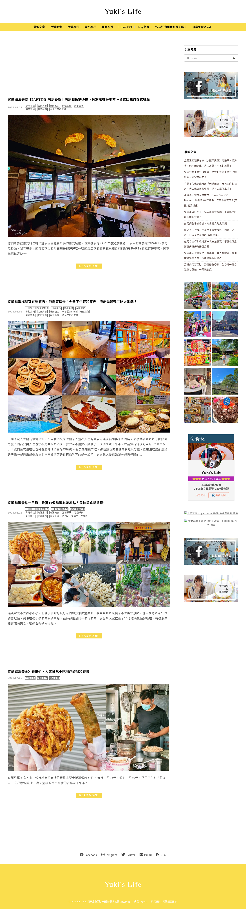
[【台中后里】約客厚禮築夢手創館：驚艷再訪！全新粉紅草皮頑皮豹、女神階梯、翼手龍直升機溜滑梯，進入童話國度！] (197, 325)
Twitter (130, 855)
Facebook (90, 855)
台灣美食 (56, 27)
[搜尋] (234, 58)
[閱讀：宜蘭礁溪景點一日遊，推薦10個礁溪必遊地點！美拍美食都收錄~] (89, 605)
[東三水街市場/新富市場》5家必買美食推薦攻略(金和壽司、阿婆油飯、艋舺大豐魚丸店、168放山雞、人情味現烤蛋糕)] (225, 325)
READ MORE (88, 265)
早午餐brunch (69, 311)
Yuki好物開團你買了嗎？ (171, 27)
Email (148, 855)
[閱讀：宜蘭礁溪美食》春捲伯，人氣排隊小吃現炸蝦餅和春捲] (89, 770)
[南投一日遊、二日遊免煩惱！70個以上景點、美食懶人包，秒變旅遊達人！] (225, 296)
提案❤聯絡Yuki (203, 27)
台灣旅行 (73, 27)
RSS (163, 855)
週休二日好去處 (58, 109)
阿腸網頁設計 (170, 901)
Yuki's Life (123, 11)
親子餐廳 (42, 109)
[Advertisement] (89, 66)
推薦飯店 (54, 311)
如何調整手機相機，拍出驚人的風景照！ (206, 223)
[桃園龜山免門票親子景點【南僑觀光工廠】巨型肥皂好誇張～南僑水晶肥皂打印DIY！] (197, 382)
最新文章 (39, 27)
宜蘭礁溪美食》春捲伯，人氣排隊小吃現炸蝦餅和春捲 (49, 672)
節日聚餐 (30, 109)
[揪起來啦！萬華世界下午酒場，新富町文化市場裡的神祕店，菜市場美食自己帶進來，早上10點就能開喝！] (197, 410)
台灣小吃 (30, 106)
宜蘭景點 (80, 308)
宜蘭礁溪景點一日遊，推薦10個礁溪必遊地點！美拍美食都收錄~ (56, 503)
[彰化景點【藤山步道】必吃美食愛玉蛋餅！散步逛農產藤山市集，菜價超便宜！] (197, 296)
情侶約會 (66, 106)
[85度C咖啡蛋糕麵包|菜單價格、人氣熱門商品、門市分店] (225, 410)
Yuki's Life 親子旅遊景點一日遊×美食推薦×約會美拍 (103, 901)
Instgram (111, 855)
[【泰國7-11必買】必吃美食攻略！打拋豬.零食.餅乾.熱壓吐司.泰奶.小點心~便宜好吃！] (197, 353)
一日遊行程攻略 (60, 509)
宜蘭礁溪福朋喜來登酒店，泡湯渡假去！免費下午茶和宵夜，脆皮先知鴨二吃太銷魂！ (72, 302)
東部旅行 (84, 311)
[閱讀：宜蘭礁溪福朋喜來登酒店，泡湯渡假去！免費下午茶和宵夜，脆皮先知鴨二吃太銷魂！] (89, 431)
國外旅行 (90, 27)
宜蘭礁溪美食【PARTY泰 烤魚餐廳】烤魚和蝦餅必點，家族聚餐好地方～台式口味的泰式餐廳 (79, 99)
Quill (143, 901)
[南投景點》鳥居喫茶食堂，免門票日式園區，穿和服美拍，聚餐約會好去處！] (225, 353)
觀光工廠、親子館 (59, 516)
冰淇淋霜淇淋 (78, 509)
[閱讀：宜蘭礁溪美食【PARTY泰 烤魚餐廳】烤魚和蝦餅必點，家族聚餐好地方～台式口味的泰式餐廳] (89, 236)
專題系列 (107, 27)
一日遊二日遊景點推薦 (37, 308)
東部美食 (79, 106)
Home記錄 (125, 27)
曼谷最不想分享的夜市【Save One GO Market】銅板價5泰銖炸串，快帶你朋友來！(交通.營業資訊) (210, 200)
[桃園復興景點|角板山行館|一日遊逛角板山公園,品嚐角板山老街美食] (225, 382)
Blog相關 (143, 27)
